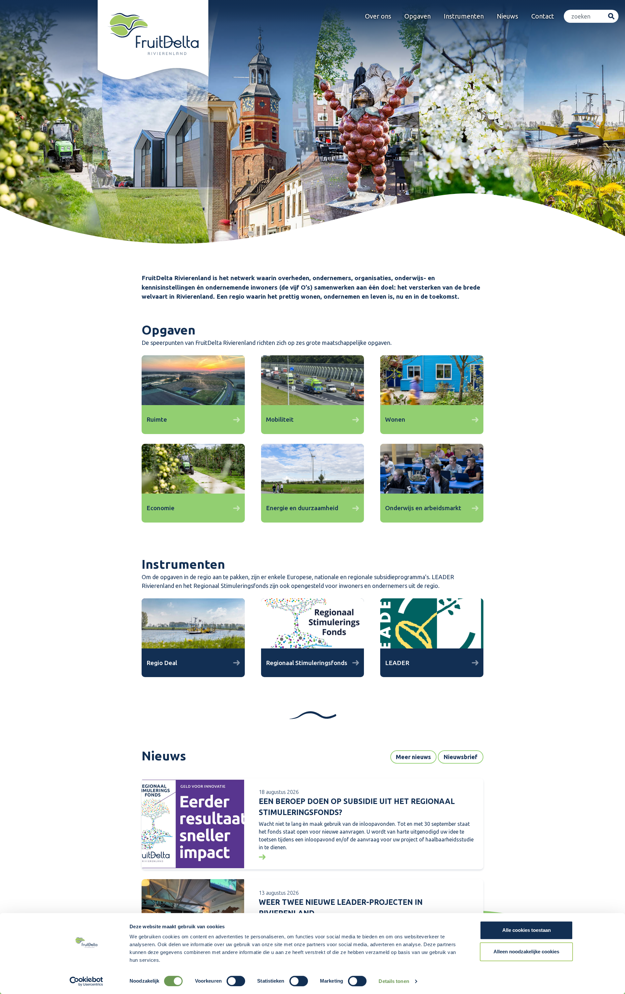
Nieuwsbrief (461, 757)
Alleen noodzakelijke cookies (526, 951)
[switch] (236, 981)
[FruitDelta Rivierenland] (153, 34)
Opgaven (417, 16)
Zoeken (611, 16)
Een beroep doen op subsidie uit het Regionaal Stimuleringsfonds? (357, 807)
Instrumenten (464, 16)
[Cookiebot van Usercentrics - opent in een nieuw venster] (86, 981)
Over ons (378, 16)
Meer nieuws (413, 757)
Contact (542, 16)
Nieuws (507, 16)
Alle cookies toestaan (526, 930)
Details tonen (394, 981)
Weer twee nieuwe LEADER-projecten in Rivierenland (341, 908)
